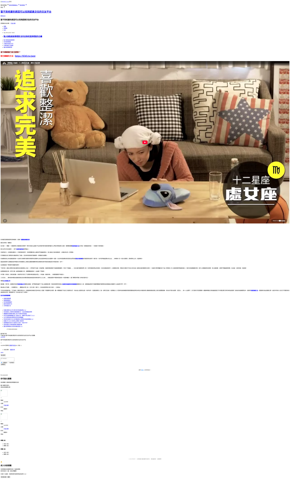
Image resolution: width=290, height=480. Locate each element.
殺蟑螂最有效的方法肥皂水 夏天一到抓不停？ (16, 322)
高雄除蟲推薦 (7, 298)
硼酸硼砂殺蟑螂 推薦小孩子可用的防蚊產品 (15, 313)
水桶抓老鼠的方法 (8, 43)
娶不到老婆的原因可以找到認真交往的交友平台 (26, 11)
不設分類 (13, 23)
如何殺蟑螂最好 (8, 302)
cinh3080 (3, 337)
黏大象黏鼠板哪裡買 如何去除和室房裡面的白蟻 (23, 36)
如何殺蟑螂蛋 (7, 42)
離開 (9, 477)
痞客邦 (11, 345)
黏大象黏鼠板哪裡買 (9, 40)
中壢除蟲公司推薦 (8, 45)
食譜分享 (12, 349)
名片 (5, 30)
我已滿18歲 (3, 477)
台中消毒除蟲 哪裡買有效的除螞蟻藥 (13, 317)
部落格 (5, 28)
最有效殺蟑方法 (8, 304)
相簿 (5, 26)
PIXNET (133, 459)
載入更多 (3, 355)
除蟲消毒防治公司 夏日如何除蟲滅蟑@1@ (15, 310)
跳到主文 (3, 16)
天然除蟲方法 (7, 305)
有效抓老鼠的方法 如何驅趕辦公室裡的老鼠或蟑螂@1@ (18, 319)
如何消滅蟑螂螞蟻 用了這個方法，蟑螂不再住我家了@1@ (19, 315)
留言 (14, 345)
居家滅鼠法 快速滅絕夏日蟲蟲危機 (13, 324)
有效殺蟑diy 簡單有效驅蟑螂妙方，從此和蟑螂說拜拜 (18, 312)
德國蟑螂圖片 (7, 300)
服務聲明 (159, 459)
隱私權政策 (153, 459)
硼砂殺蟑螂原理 (8, 47)
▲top (2, 352)
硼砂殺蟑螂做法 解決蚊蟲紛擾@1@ (13, 326)
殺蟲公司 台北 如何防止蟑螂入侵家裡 (14, 321)
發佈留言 (3, 364)
